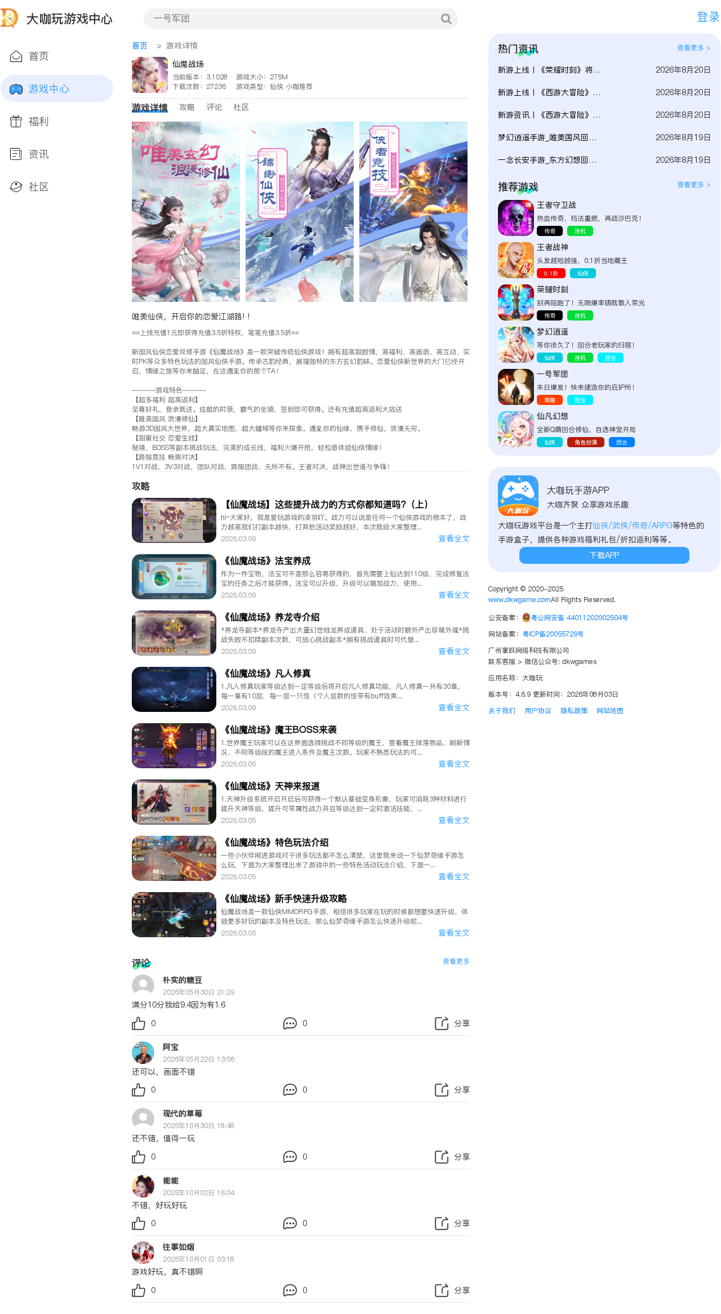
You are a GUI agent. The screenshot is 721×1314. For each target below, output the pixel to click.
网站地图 (610, 710)
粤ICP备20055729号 (553, 634)
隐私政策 (574, 710)
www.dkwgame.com (519, 599)
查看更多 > (694, 47)
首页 (140, 45)
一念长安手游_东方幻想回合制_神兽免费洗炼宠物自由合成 (551, 160)
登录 (708, 16)
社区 (241, 107)
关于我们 (501, 710)
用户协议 (537, 710)
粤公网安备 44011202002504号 (580, 617)
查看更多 (456, 961)
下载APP (604, 555)
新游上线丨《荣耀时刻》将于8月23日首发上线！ (551, 69)
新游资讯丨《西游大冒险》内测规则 (551, 115)
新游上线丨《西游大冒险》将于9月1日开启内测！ (551, 92)
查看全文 (454, 538)
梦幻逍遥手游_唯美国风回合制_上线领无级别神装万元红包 (551, 137)
